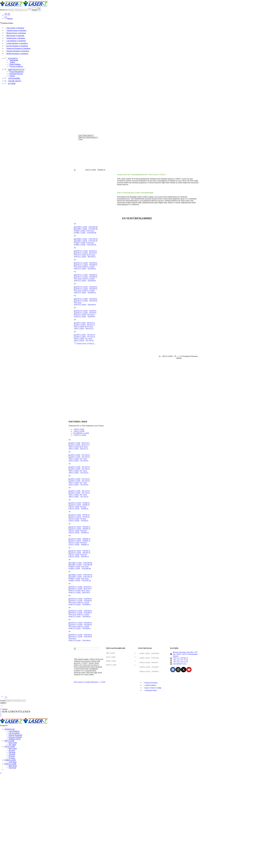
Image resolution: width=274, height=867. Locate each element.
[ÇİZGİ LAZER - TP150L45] (137, 516)
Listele (80, 139)
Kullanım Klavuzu (16, 74)
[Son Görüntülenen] (5, 698)
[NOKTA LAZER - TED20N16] (137, 288)
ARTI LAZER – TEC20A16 (78, 485)
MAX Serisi (91, 255)
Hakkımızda (14, 60)
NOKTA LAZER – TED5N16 (84, 317)
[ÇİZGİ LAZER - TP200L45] (137, 504)
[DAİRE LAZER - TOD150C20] (137, 240)
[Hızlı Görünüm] (75, 225)
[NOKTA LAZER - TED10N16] (137, 300)
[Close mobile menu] (1, 716)
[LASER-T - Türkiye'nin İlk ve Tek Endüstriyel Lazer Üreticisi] (24, 6)
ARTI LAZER (79, 327)
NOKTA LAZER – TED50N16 (85, 269)
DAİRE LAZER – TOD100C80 (85, 233)
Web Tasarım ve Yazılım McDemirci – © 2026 (89, 682)
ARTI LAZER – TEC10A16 (78, 497)
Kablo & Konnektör (15, 735)
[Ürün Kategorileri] (5, 15)
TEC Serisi (88, 339)
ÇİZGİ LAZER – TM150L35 (78, 557)
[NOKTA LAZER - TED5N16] (137, 312)
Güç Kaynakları (14, 733)
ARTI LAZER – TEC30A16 (78, 473)
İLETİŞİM (11, 83)
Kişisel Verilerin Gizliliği (152, 688)
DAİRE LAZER (79, 231)
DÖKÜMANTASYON (16, 69)
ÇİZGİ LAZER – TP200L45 (78, 509)
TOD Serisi (90, 231)
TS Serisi (12, 758)
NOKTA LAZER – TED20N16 (85, 293)
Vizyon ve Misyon (16, 66)
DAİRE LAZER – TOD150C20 (85, 245)
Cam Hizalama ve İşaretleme (16, 41)
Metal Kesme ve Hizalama (15, 35)
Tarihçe (12, 62)
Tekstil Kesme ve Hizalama (15, 38)
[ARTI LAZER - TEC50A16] (137, 336)
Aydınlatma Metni (150, 690)
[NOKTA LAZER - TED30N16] (137, 276)
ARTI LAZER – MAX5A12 (84, 329)
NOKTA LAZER (80, 255)
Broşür (12, 76)
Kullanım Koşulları (150, 683)
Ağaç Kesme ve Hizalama (15, 28)
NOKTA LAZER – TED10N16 (85, 305)
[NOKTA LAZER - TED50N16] (137, 264)
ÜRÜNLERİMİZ (14, 78)
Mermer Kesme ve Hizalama (16, 33)
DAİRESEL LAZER (81, 433)
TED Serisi (77, 267)
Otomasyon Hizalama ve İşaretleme (18, 48)
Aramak (34, 10)
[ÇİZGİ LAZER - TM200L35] (137, 540)
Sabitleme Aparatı (15, 739)
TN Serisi (12, 754)
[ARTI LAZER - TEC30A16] (137, 468)
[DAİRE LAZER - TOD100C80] (137, 228)
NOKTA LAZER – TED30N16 (85, 281)
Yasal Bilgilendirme (17, 72)
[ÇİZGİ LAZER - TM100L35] (137, 528)
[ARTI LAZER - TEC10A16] (137, 492)
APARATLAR (9, 729)
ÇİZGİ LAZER (78, 431)
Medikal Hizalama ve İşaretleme (17, 53)
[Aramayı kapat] (2, 707)
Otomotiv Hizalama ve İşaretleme (17, 51)
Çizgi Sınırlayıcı (14, 731)
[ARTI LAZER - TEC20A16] (137, 480)
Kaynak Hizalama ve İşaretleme (17, 46)
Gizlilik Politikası (150, 685)
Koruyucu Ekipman (15, 737)
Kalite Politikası (15, 64)
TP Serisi (83, 507)
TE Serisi (12, 750)
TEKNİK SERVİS (14, 81)
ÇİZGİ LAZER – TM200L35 (78, 545)
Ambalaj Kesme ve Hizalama (16, 30)
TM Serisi (83, 531)
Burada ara (4, 10)
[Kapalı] (1, 709)
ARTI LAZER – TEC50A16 (84, 341)
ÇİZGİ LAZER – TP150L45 (78, 521)
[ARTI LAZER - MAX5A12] (137, 324)
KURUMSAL (13, 58)
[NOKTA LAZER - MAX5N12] (137, 252)
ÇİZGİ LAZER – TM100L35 (78, 533)
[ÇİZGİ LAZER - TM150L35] (137, 552)
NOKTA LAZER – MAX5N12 (85, 257)
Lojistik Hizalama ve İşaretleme (17, 43)
